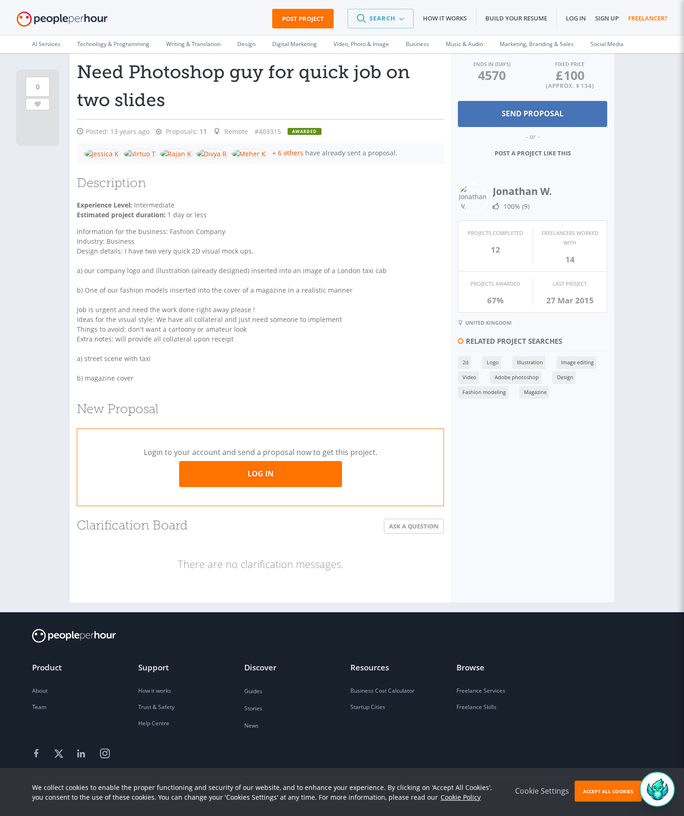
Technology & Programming (113, 44)
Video (469, 377)
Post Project (303, 18)
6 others (290, 152)
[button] (381, 18)
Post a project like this (533, 153)
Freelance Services (480, 691)
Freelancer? (647, 18)
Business (417, 44)
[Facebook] (38, 754)
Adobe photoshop (517, 377)
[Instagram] (105, 754)
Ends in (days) (491, 63)
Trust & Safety (156, 707)
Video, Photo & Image (361, 44)
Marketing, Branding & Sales (537, 44)
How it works (445, 18)
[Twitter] (60, 754)
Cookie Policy (461, 797)
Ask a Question (414, 526)
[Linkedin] (82, 754)
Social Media (607, 44)
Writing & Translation (193, 44)
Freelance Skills (476, 707)
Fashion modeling (484, 391)
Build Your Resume (516, 18)
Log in (576, 18)
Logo (493, 362)
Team (39, 707)
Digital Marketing (294, 44)
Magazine (535, 391)
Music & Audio (464, 44)
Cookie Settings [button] (542, 791)
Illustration (530, 362)
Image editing (577, 362)
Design (246, 44)
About (39, 691)
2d (466, 362)
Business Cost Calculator (382, 691)
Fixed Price (569, 63)
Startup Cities (367, 707)
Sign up (607, 18)
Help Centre (153, 723)
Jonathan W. (522, 191)
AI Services (46, 44)
